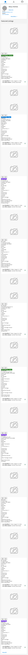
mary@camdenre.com (7, 12)
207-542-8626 (5, 14)
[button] (4, 652)
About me (11, 10)
